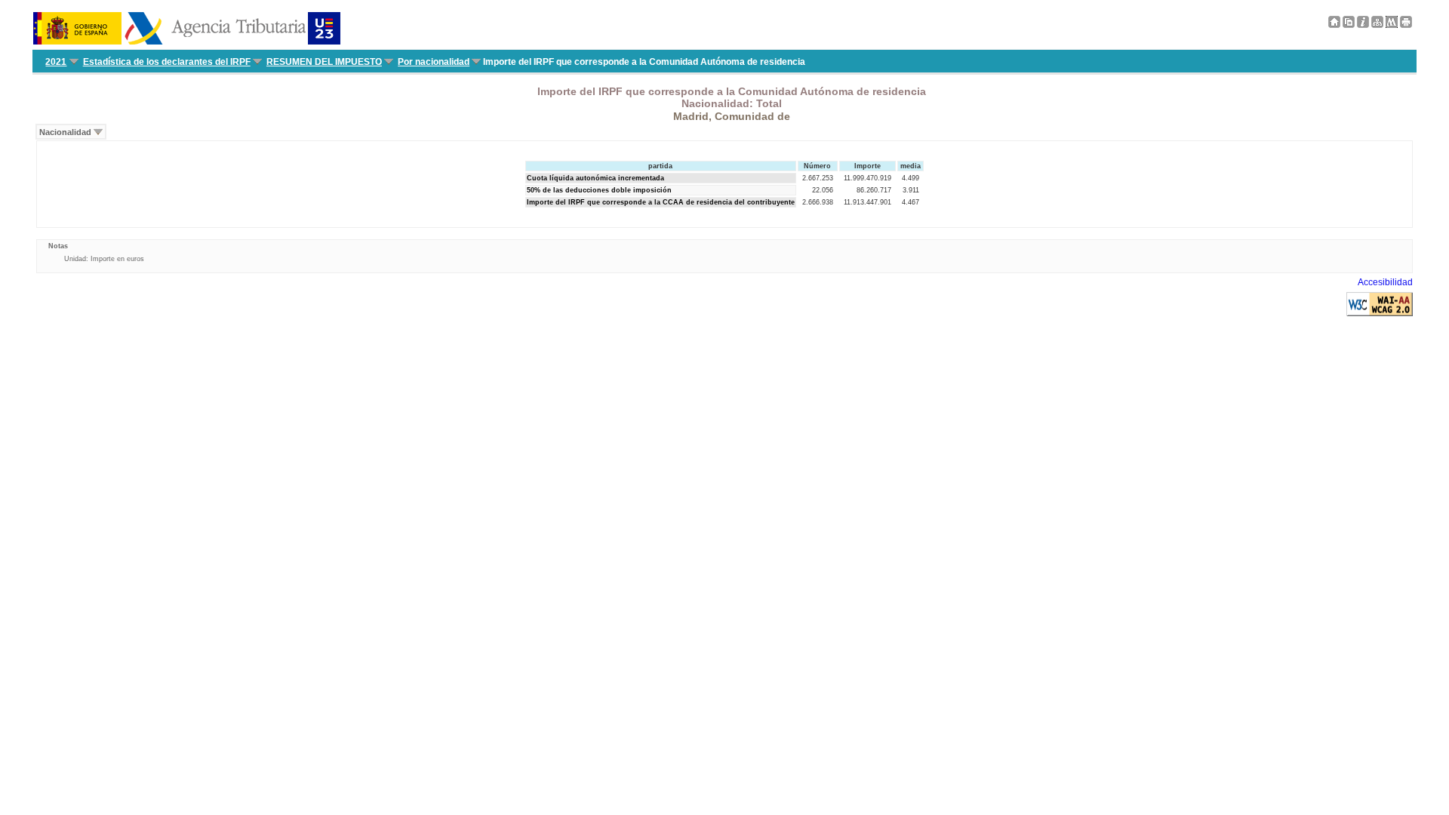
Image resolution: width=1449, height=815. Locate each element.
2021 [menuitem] (55, 62)
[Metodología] (1363, 25)
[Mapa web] (1377, 25)
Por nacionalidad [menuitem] (433, 62)
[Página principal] (1334, 25)
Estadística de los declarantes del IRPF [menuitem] (167, 62)
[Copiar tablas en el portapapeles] (1349, 25)
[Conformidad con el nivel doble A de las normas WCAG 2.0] (1379, 313)
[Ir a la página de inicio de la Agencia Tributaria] (186, 41)
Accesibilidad (1385, 282)
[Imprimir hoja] (1406, 25)
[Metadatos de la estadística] (1392, 25)
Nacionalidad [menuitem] (65, 132)
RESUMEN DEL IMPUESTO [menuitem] (324, 62)
